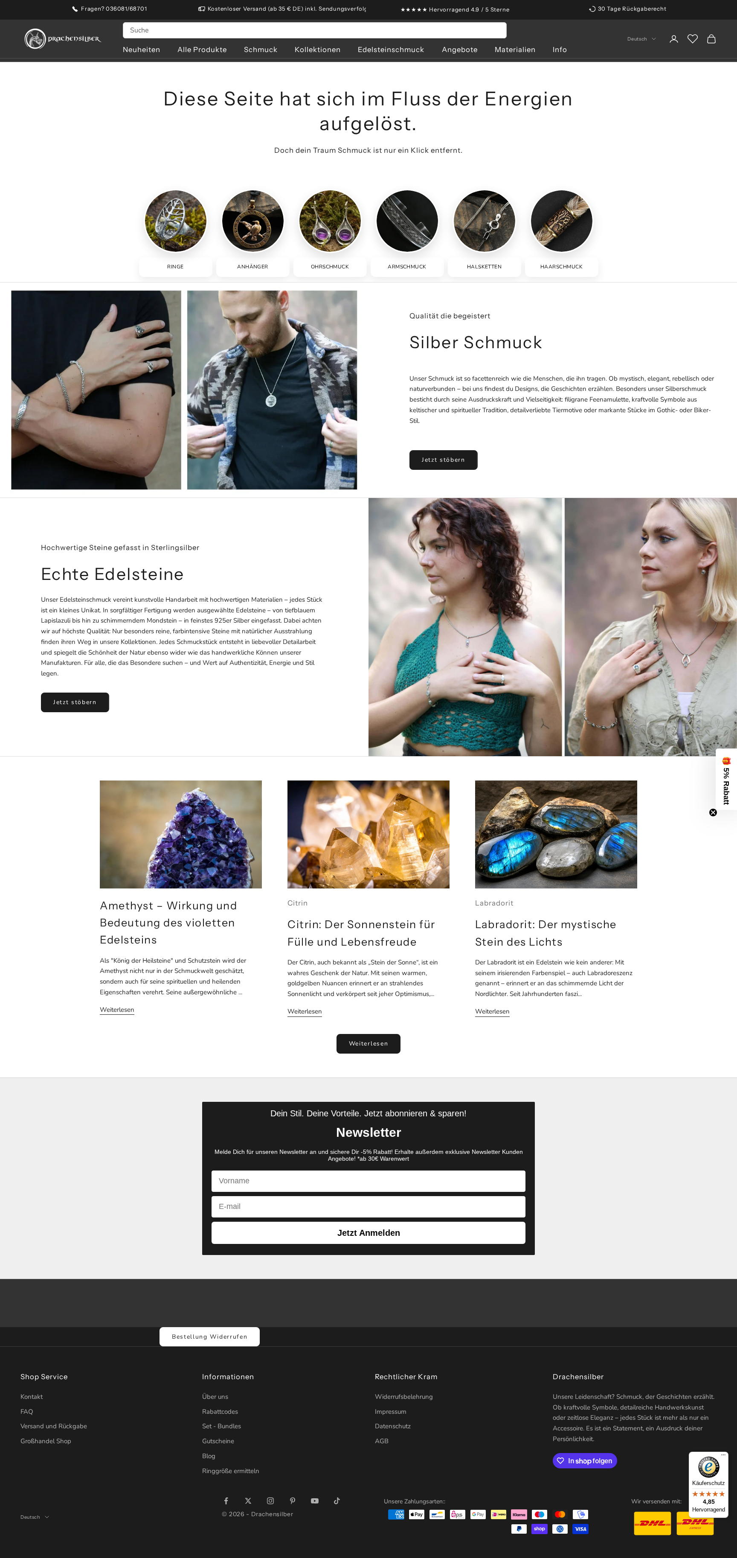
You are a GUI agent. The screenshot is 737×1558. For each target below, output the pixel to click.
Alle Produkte (202, 49)
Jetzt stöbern (443, 460)
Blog (208, 1456)
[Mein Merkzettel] (693, 39)
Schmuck (261, 49)
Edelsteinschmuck (391, 49)
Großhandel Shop (45, 1441)
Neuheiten (141, 49)
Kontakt (31, 1396)
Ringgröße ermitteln (230, 1471)
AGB (382, 1441)
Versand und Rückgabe (53, 1426)
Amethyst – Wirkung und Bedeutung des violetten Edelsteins (168, 922)
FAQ (26, 1411)
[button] (726, 779)
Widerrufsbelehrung (404, 1396)
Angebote (460, 49)
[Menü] (723, 1457)
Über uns (215, 1396)
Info (560, 49)
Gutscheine (218, 1441)
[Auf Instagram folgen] (270, 1501)
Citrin (297, 903)
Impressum (390, 1411)
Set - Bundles (221, 1426)
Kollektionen (318, 49)
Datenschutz (393, 1426)
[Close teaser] (713, 812)
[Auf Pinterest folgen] (292, 1501)
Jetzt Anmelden (368, 1233)
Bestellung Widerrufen (209, 1337)
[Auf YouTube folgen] (314, 1501)
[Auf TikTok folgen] (337, 1501)
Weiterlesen (117, 1009)
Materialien (515, 49)
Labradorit (494, 903)
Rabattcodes (220, 1411)
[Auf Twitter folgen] (248, 1501)
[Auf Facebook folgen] (226, 1501)
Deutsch (637, 39)
